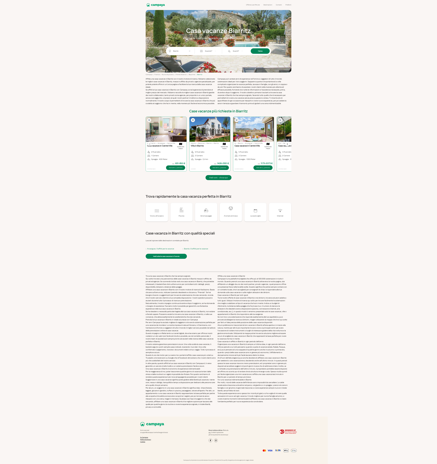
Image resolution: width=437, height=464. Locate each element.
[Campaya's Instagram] (216, 440)
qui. (210, 432)
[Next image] (287, 144)
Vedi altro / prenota (175, 168)
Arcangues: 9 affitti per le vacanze (160, 249)
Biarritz (199, 74)
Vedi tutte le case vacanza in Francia (166, 256)
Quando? (208, 51)
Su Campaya (144, 437)
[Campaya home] (155, 4)
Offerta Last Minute (253, 5)
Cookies (142, 442)
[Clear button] (189, 51)
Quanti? (236, 51)
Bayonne (192, 74)
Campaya (149, 74)
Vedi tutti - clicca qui (218, 177)
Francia (157, 74)
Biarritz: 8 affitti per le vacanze (196, 249)
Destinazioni (267, 5)
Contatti (279, 5)
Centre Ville (171, 143)
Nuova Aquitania (168, 74)
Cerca (260, 51)
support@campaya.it (147, 432)
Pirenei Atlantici (181, 74)
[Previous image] (149, 144)
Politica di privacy (145, 440)
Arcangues (161, 143)
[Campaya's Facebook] (210, 440)
